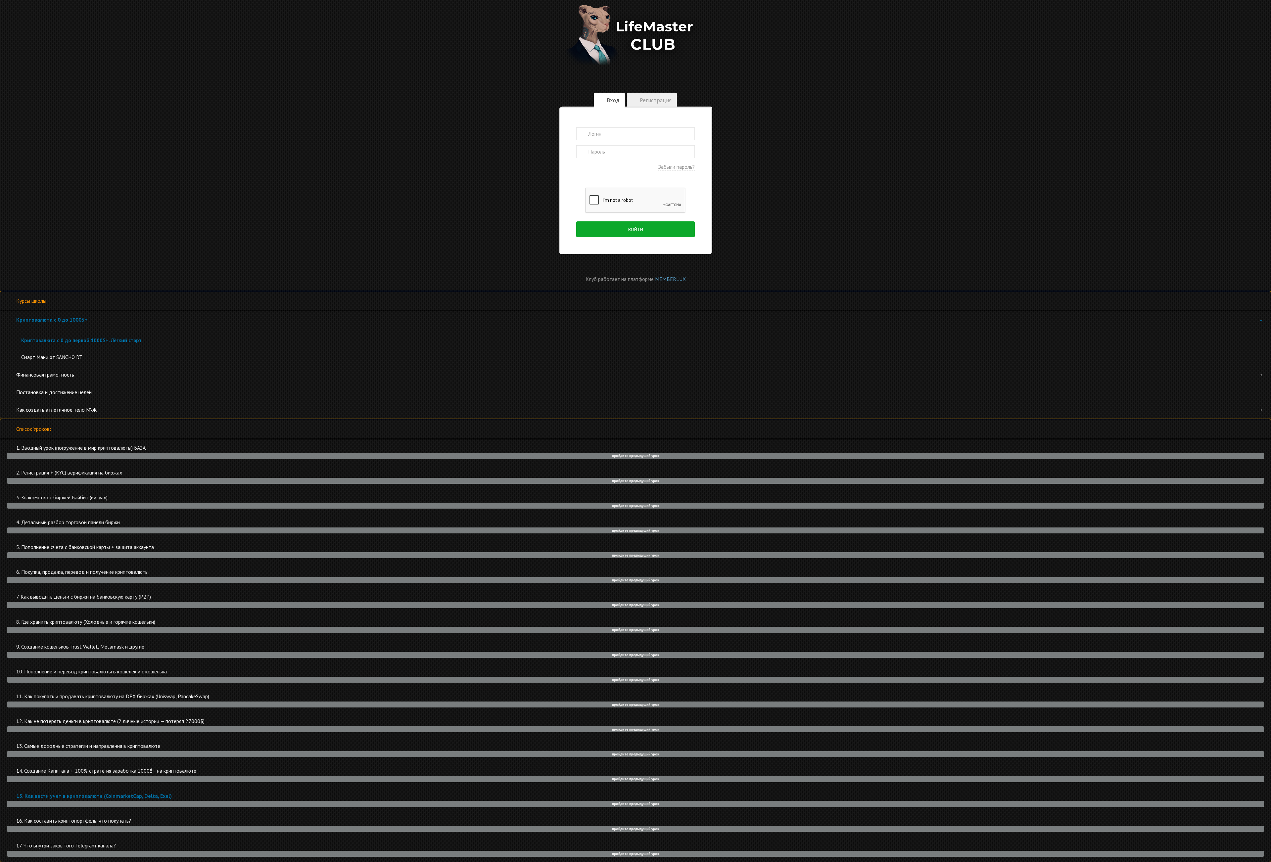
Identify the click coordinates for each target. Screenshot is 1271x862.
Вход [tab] (612, 100)
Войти (635, 229)
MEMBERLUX (670, 279)
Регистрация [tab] (655, 100)
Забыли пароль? (676, 166)
